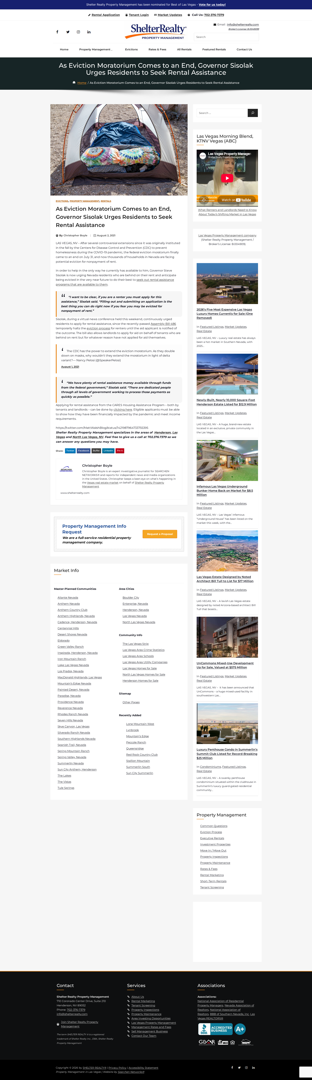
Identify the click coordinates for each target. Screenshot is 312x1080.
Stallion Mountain (138, 760)
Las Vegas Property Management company (227, 235)
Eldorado (64, 640)
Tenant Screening (212, 887)
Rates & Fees (208, 869)
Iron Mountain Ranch (72, 659)
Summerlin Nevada (71, 763)
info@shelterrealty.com (243, 24)
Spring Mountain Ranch (74, 751)
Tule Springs (66, 788)
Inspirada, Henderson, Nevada (78, 652)
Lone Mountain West (140, 724)
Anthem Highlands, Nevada (76, 616)
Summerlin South (138, 767)
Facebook (83, 450)
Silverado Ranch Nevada (74, 732)
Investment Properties (215, 844)
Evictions (62, 201)
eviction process (98, 328)
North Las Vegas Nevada (139, 622)
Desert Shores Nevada (72, 634)
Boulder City (131, 597)
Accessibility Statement (143, 1067)
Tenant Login (139, 15)
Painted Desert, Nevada (73, 689)
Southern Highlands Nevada (77, 738)
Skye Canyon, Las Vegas (73, 726)
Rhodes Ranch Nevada (73, 714)
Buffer (96, 450)
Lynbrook (132, 730)
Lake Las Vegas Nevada (73, 665)
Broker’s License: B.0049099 (243, 29)
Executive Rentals (212, 838)
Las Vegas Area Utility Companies (145, 662)
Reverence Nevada (70, 708)
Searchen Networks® (131, 1072)
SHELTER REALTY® (94, 1067)
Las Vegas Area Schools (138, 656)
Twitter (70, 450)
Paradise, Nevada (69, 695)
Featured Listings (212, 326)
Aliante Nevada (68, 597)
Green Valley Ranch (71, 646)
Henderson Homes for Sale (140, 680)
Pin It (120, 450)
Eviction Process (211, 832)
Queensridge (135, 748)
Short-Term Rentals (213, 881)
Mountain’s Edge (137, 736)
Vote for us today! (212, 4)
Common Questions (213, 826)
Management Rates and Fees (151, 1027)
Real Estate (204, 331)
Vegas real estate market (102, 482)
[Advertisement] (228, 931)
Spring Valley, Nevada (72, 757)
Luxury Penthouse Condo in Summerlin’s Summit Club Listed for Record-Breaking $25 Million (227, 754)
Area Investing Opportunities (150, 1018)
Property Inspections (214, 856)
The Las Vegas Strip (136, 643)
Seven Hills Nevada (70, 720)
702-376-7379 (214, 15)
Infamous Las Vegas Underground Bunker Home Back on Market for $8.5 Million (225, 490)
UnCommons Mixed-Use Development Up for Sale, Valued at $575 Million (225, 665)
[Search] (253, 113)
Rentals (106, 201)
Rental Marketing (212, 875)
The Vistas (64, 781)
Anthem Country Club (72, 609)
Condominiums (210, 766)
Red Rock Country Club (142, 754)
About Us (137, 996)
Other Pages (131, 702)
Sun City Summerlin (139, 773)
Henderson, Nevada (136, 609)
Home (81, 82)
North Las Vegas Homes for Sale (144, 674)
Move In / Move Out (213, 850)
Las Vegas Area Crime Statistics (143, 650)
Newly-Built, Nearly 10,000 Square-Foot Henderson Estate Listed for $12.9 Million (227, 402)
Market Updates (170, 15)
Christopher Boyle (75, 235)
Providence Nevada (71, 702)
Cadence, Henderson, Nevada (77, 622)
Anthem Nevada (69, 603)
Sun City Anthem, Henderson (77, 769)
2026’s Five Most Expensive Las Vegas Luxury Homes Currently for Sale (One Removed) (225, 314)
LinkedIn (108, 450)
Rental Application (106, 15)
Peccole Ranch (136, 742)
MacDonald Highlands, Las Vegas (80, 677)
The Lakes (64, 775)
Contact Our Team (143, 1035)
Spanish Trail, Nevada (72, 745)
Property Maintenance (215, 862)
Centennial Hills (68, 628)
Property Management (84, 201)
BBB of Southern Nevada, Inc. (229, 1014)
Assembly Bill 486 (163, 324)
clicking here (123, 409)
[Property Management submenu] (112, 49)
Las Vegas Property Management (153, 1022)
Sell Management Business (149, 1031)
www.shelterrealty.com (75, 493)
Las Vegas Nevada (135, 616)
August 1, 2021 (70, 366)
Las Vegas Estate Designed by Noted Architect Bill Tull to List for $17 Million (225, 579)
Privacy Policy (117, 1067)
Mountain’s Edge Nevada (74, 683)
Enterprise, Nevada (135, 603)
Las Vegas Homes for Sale (140, 668)
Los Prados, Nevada (71, 671)
